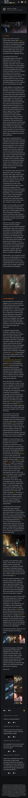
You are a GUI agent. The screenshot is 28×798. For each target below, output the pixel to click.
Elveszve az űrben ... (12, 8)
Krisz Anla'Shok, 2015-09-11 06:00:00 (14, 10)
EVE (9, 2)
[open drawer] (1, 2)
